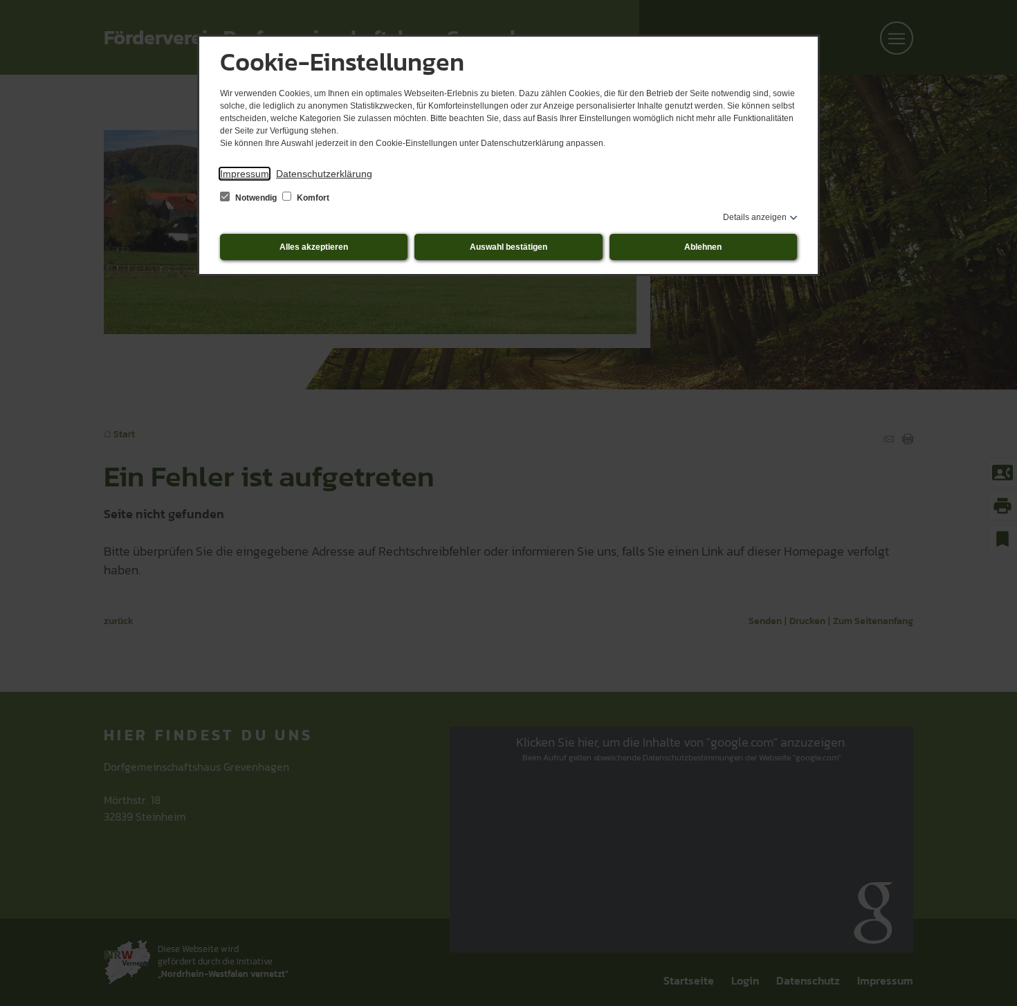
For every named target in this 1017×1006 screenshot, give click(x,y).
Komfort (312, 198)
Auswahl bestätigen (508, 247)
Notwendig (256, 198)
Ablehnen (703, 247)
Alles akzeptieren (314, 247)
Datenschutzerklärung (324, 173)
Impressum (244, 173)
